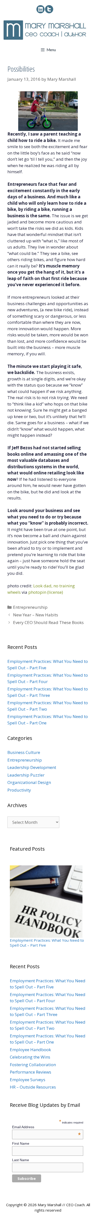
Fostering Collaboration (33, 1064)
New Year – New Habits (35, 615)
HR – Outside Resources (33, 1087)
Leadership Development (31, 767)
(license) (55, 592)
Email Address (46, 1127)
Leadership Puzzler (26, 775)
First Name (20, 1143)
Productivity (19, 790)
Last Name (20, 1160)
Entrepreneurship (30, 607)
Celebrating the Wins (30, 1057)
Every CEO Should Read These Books (48, 622)
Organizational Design (29, 782)
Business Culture (23, 752)
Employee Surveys (27, 1079)
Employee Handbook (30, 1049)
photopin (37, 592)
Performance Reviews (30, 1072)
